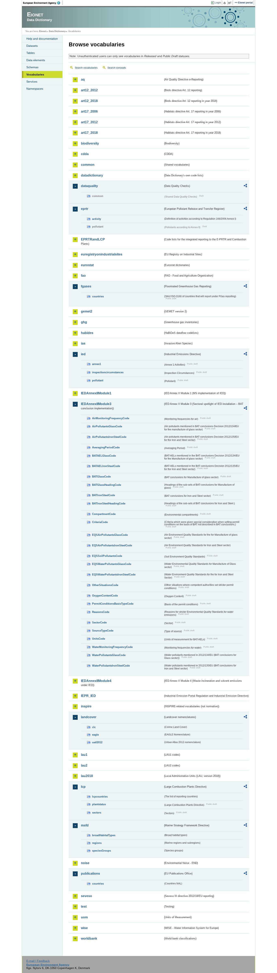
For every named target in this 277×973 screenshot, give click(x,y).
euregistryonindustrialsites (101, 254)
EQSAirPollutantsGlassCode (110, 534)
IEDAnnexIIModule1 (96, 393)
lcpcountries (100, 796)
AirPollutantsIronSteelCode (109, 436)
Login (218, 2)
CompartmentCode (104, 514)
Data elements (35, 60)
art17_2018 (89, 132)
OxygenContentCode (105, 595)
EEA (43, 3)
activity (96, 218)
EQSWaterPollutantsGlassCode (111, 564)
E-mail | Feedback (38, 960)
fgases (86, 286)
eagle (95, 734)
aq (83, 79)
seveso (86, 896)
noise (85, 863)
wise (84, 928)
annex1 (96, 364)
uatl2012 (97, 742)
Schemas (32, 67)
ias (83, 343)
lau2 (84, 765)
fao (83, 275)
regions (97, 842)
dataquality (89, 186)
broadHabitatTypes (103, 835)
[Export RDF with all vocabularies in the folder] (245, 186)
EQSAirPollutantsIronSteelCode (112, 545)
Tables (30, 52)
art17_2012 (89, 122)
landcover (88, 717)
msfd (85, 825)
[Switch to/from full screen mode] (230, 3)
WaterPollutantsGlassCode (109, 655)
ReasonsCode (100, 612)
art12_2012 (89, 90)
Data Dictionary (57, 31)
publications (90, 873)
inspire (86, 706)
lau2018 (87, 776)
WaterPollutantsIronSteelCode (111, 665)
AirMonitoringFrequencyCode (110, 418)
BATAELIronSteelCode (106, 466)
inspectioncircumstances (107, 372)
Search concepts (116, 68)
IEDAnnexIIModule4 (96, 681)
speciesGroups (101, 850)
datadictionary (92, 175)
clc (94, 727)
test (84, 906)
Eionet (42, 31)
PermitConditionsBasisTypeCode (112, 603)
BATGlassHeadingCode (106, 484)
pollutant (97, 380)
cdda (85, 154)
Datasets (32, 45)
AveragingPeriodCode (106, 447)
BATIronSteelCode (103, 495)
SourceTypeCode (102, 630)
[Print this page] (225, 3)
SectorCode (99, 622)
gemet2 (86, 311)
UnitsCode (98, 638)
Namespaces (34, 88)
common (87, 164)
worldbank (89, 938)
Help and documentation (42, 38)
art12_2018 (89, 101)
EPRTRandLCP (93, 239)
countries (98, 296)
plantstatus (99, 804)
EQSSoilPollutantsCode (107, 555)
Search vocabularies (86, 68)
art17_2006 (89, 111)
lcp (83, 786)
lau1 (84, 754)
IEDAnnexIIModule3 (96, 404)
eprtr (84, 209)
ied (83, 354)
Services (31, 81)
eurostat (87, 265)
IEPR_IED (88, 696)
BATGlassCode (101, 476)
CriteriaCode (100, 522)
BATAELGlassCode (104, 455)
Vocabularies (35, 74)
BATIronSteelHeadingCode (108, 503)
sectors (96, 812)
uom (84, 917)
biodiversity (90, 143)
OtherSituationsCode (105, 585)
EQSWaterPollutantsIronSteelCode (113, 574)
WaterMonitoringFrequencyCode (112, 647)
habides (87, 333)
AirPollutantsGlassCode (107, 426)
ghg (84, 322)
